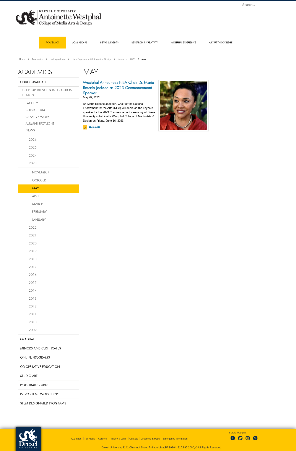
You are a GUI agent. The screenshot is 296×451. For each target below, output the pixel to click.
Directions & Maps (150, 438)
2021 (33, 235)
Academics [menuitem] (52, 42)
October (39, 180)
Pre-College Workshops (39, 394)
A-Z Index (76, 438)
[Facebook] (233, 440)
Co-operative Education (40, 366)
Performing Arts (34, 385)
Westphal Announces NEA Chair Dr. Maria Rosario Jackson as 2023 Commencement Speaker (118, 87)
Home (22, 59)
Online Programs (35, 357)
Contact (133, 438)
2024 (33, 155)
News (121, 59)
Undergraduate (57, 59)
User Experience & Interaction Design (91, 59)
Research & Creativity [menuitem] (145, 42)
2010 (33, 322)
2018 (33, 259)
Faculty (32, 103)
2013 (33, 298)
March (37, 204)
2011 (33, 314)
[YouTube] (255, 440)
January (39, 219)
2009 (33, 330)
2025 (33, 147)
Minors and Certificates (40, 348)
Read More (94, 127)
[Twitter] (240, 440)
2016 (33, 274)
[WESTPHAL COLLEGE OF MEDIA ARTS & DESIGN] (58, 25)
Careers (102, 438)
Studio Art (28, 375)
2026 (33, 139)
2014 (33, 290)
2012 (33, 306)
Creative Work (38, 117)
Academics (37, 59)
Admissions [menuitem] (79, 42)
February (39, 211)
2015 (33, 282)
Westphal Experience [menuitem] (183, 42)
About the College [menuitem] (221, 42)
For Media (90, 438)
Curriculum (35, 110)
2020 (33, 243)
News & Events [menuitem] (109, 42)
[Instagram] (248, 440)
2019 (33, 251)
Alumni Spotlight (40, 123)
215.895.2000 (186, 447)
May (35, 188)
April (36, 196)
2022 (33, 227)
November (40, 172)
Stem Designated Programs (43, 403)
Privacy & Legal (118, 438)
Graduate (28, 339)
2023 (132, 59)
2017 (33, 267)
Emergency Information (175, 438)
